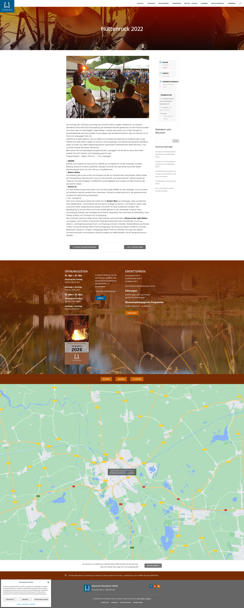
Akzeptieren (10, 599)
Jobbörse (232, 3)
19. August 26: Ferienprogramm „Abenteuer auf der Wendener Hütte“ (165, 164)
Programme (163, 3)
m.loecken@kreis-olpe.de (168, 117)
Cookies (19, 604)
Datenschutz (25, 604)
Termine (204, 3)
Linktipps (138, 379)
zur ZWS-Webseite (153, 566)
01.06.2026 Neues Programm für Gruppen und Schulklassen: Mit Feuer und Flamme (165, 174)
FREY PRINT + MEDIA (144, 599)
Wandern (177, 3)
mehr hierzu (132, 313)
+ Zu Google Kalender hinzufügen (84, 247)
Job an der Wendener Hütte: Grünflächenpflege (164, 189)
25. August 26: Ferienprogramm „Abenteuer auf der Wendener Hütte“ (165, 154)
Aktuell (140, 3)
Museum (151, 3)
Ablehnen (25, 599)
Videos (107, 379)
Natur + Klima (190, 3)
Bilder (122, 379)
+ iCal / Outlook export (134, 247)
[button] (48, 582)
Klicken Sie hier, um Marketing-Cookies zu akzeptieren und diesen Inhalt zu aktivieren (122, 472)
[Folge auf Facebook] (150, 586)
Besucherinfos (218, 3)
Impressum (32, 604)
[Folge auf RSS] (158, 586)
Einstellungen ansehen (41, 599)
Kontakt (105, 603)
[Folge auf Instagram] (154, 586)
